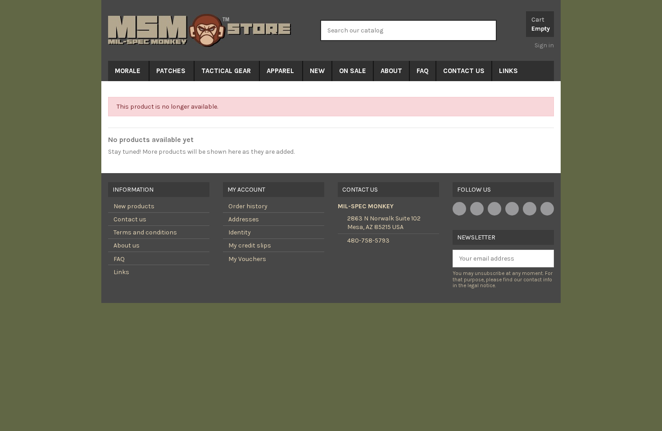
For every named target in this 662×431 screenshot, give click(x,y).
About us (126, 245)
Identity (239, 232)
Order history (248, 206)
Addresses (243, 219)
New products (133, 206)
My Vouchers (247, 259)
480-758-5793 (368, 240)
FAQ (119, 259)
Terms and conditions (145, 232)
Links (121, 272)
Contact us (129, 219)
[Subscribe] (547, 258)
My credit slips (249, 245)
